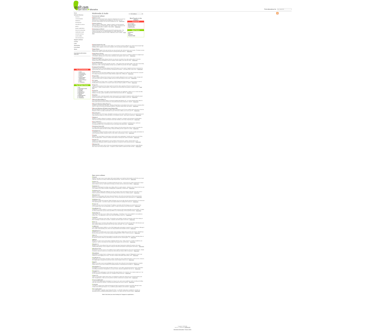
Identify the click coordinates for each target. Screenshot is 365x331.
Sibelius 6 (95, 117)
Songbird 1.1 (96, 271)
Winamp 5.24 (96, 144)
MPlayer (95, 239)
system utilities (78, 35)
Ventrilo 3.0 (95, 139)
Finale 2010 (95, 75)
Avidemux (81, 97)
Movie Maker (82, 77)
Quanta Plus (81, 92)
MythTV (95, 262)
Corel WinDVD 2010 (97, 62)
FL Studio (95, 80)
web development (79, 37)
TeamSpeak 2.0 (96, 130)
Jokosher (130, 34)
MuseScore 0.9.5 (97, 248)
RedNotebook (81, 95)
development (78, 22)
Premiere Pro (131, 26)
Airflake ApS (187, 327)
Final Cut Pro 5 (96, 71)
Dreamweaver (82, 74)
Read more (121, 21)
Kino (129, 33)
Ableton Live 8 (96, 17)
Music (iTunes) (131, 24)
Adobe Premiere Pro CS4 (99, 44)
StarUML (80, 90)
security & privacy (79, 34)
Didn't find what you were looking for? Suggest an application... (118, 294)
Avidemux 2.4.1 (96, 190)
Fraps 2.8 (95, 84)
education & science (80, 24)
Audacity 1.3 (96, 186)
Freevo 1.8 (95, 203)
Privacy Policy (188, 329)
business (77, 16)
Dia (79, 87)
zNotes (80, 94)
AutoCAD (81, 75)
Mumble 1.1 (96, 244)
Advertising (77, 45)
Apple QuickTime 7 (97, 58)
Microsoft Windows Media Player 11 (101, 103)
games (77, 26)
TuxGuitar (95, 284)
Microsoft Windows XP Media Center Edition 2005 (105, 108)
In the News (77, 47)
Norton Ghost (82, 79)
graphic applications (80, 28)
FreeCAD (80, 89)
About (75, 49)
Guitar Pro (95, 90)
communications (79, 18)
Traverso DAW (131, 35)
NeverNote (81, 93)
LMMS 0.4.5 (95, 226)
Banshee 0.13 (96, 195)
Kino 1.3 (95, 221)
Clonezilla (80, 96)
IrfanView (95, 95)
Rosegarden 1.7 (97, 266)
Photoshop (82, 73)
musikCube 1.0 (96, 257)
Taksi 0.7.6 (95, 275)
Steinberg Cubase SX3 (98, 126)
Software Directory (78, 15)
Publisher (82, 82)
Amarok (95, 177)
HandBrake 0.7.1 (97, 208)
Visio (80, 71)
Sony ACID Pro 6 (97, 121)
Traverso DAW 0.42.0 (98, 279)
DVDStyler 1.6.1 (96, 199)
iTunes (81, 76)
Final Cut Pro (131, 27)
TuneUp (95, 135)
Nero (80, 81)
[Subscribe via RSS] (277, 14)
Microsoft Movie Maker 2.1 (99, 99)
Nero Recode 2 (96, 112)
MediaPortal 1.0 (96, 230)
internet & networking (80, 30)
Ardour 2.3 (95, 181)
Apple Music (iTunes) (98, 53)
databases (77, 20)
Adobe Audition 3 (97, 23)
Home (75, 13)
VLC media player (97, 288)
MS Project (82, 78)
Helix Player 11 (96, 212)
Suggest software (78, 39)
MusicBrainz (96, 253)
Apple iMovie (96, 49)
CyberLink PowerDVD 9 (98, 67)
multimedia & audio (79, 32)
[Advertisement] (81, 61)
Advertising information (179, 329)
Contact (76, 41)
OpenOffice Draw (82, 88)
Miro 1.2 (95, 235)
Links (75, 43)
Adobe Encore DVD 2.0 (98, 29)
